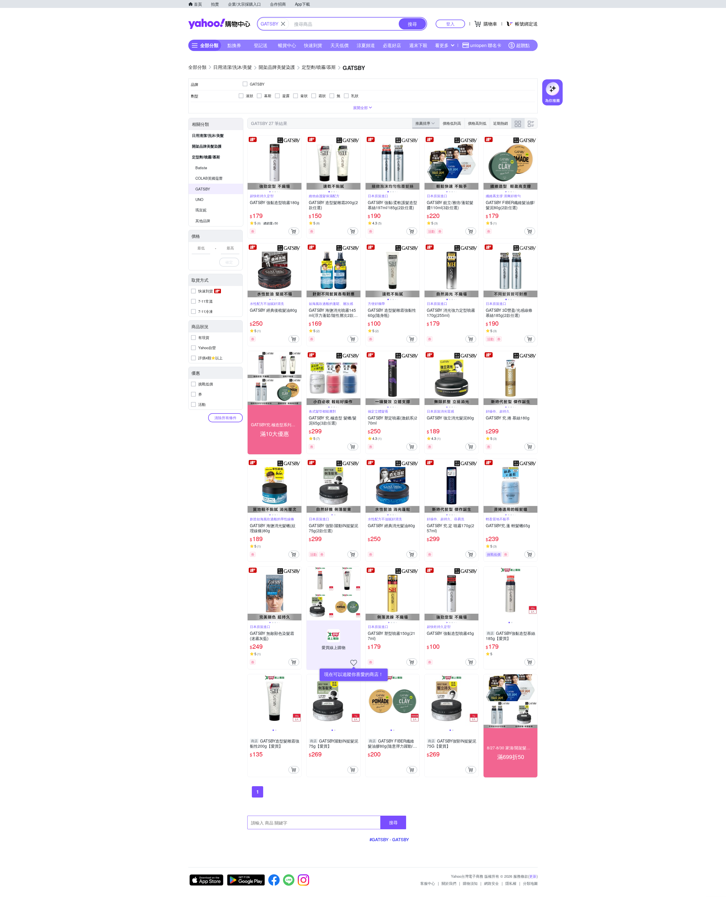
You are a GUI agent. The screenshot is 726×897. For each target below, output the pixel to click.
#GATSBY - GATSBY (389, 839)
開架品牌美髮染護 (206, 146)
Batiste (201, 167)
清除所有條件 (225, 417)
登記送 (260, 45)
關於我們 (449, 883)
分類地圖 (530, 883)
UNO (199, 199)
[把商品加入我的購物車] (293, 231)
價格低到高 (452, 123)
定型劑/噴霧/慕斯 (206, 157)
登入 (450, 24)
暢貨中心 (287, 45)
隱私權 (510, 883)
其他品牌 (202, 220)
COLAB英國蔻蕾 (209, 178)
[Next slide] (297, 163)
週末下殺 (418, 45)
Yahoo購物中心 (219, 24)
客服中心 (427, 883)
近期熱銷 (500, 123)
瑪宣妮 (200, 210)
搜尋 (393, 822)
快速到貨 (313, 45)
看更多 (442, 45)
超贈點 (523, 45)
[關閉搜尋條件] (283, 23)
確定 (229, 262)
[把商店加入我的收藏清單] (353, 663)
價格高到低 (477, 123)
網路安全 (491, 883)
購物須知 (470, 883)
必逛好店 (392, 45)
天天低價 (339, 45)
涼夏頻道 (366, 45)
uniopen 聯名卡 (485, 45)
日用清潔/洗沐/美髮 (208, 135)
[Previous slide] (251, 163)
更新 (533, 876)
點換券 (234, 45)
